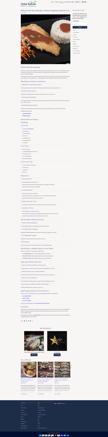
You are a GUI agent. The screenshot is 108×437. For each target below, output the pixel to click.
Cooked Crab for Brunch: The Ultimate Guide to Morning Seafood (61, 380)
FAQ (38, 419)
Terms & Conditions (41, 407)
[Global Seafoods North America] (29, 4)
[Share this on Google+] (30, 321)
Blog (62, 2)
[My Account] (72, 2)
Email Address (76, 21)
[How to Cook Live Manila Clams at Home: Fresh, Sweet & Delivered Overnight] (45, 370)
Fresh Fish (75, 34)
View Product (34, 354)
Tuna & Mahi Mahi (76, 39)
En (78, 1)
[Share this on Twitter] (24, 321)
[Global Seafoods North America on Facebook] (57, 403)
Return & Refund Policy (41, 410)
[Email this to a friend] (32, 321)
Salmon (74, 41)
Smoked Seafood (76, 46)
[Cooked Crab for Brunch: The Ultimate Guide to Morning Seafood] (62, 370)
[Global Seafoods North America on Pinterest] (61, 403)
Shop (52, 2)
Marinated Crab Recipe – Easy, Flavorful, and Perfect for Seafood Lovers (28, 380)
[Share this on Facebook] (26, 321)
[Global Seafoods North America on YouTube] (59, 403)
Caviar (74, 30)
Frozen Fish (75, 37)
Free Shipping (67, 2)
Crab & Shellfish (76, 32)
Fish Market (75, 48)
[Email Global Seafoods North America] (65, 403)
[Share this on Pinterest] (28, 321)
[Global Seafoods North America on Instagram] (63, 403)
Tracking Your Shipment (42, 414)
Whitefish (74, 43)
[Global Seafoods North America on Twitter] (55, 403)
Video (39, 425)
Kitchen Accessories (76, 53)
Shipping (39, 416)
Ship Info (57, 2)
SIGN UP (80, 27)
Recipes (39, 423)
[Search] (74, 2)
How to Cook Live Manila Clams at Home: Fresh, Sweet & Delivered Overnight (45, 380)
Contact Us (39, 412)
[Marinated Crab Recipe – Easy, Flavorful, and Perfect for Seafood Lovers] (29, 370)
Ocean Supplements (76, 50)
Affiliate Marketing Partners (42, 428)
